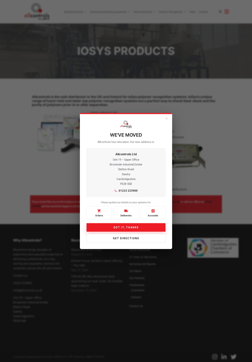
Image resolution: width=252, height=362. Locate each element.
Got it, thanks (126, 227)
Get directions (126, 238)
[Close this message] (166, 118)
